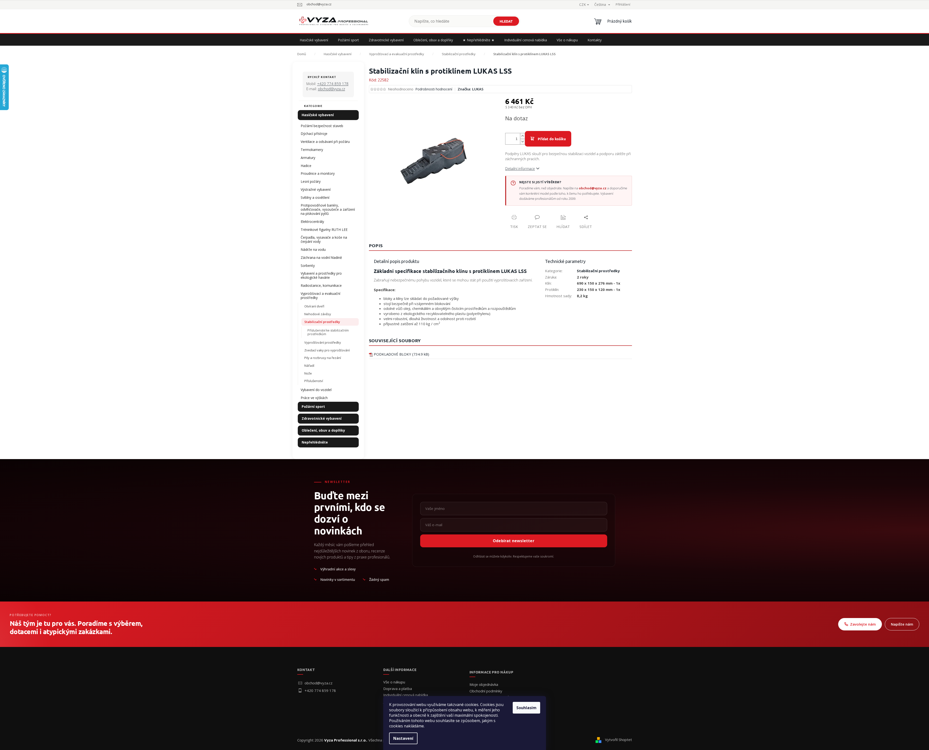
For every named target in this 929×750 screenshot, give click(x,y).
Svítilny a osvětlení (315, 197)
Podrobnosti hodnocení (433, 89)
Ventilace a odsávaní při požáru (325, 141)
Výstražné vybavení (316, 189)
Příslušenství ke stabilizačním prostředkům (328, 332)
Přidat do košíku (552, 138)
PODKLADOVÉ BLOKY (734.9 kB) (401, 354)
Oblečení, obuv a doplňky (323, 430)
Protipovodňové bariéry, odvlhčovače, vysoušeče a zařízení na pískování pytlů (328, 209)
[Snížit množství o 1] (522, 141)
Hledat (506, 21)
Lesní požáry (311, 181)
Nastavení (403, 738)
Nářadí (309, 365)
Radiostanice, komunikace (321, 285)
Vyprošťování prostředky (322, 342)
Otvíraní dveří (314, 306)
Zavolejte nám (863, 624)
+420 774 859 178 (333, 83)
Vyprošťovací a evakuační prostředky (320, 295)
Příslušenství (313, 381)
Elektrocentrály (312, 221)
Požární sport (313, 406)
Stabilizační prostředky (322, 322)
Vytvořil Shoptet (618, 739)
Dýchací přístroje (314, 133)
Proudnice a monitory (318, 173)
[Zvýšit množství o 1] (522, 136)
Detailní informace (520, 168)
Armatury (308, 157)
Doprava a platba (397, 688)
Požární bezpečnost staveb (322, 125)
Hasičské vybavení (318, 115)
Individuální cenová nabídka (405, 694)
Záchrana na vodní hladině (321, 257)
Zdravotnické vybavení (321, 418)
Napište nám (902, 624)
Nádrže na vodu (313, 249)
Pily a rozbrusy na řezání (322, 358)
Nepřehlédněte (315, 442)
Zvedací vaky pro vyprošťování (327, 350)
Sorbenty (308, 265)
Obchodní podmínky (485, 691)
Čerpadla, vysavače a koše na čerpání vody (324, 239)
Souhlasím (526, 707)
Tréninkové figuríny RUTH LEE (324, 229)
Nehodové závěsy (317, 314)
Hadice (306, 165)
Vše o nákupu (394, 682)
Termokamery (312, 149)
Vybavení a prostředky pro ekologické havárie (321, 275)
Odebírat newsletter (513, 540)
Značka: (470, 89)
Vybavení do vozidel (316, 389)
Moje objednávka (483, 684)
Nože (308, 373)
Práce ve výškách (314, 397)
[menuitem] (314, 40)
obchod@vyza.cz (331, 88)
